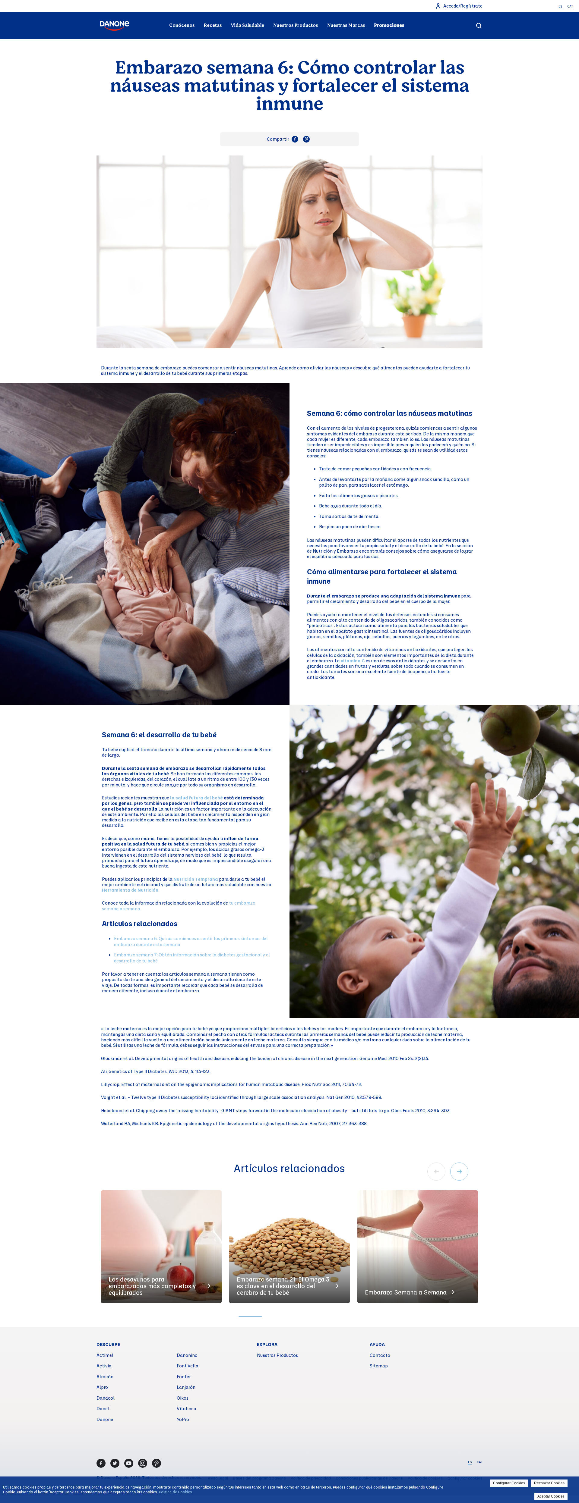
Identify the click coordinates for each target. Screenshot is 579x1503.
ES (560, 6)
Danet (103, 1408)
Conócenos (182, 25)
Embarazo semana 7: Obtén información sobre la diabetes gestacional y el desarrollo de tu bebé (192, 958)
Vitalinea (186, 1408)
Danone (104, 1419)
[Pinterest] (156, 1463)
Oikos (182, 1398)
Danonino (187, 1355)
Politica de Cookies (175, 1491)
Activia (104, 1366)
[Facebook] (101, 1463)
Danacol (105, 1398)
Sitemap (379, 1366)
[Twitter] (114, 1463)
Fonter (184, 1376)
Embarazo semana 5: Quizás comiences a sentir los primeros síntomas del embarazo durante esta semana (191, 941)
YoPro (183, 1419)
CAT (570, 6)
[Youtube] (128, 1463)
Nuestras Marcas (346, 25)
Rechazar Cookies (549, 1483)
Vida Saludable (247, 25)
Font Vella (187, 1366)
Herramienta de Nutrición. (131, 890)
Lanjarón (186, 1387)
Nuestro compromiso (420, 13)
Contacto (380, 1355)
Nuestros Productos (295, 25)
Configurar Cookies (509, 1483)
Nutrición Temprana (195, 879)
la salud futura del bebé (196, 798)
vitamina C (353, 660)
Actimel (104, 1355)
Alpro (102, 1387)
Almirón (104, 1376)
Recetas (213, 25)
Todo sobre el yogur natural (159, 13)
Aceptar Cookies (551, 1496)
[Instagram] (142, 1463)
